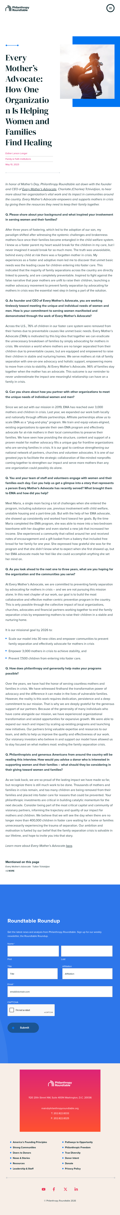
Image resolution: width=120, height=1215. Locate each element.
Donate (69, 1163)
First (10, 959)
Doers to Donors (22, 1153)
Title (10, 966)
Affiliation (67, 966)
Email (11, 984)
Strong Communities (24, 1147)
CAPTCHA (13, 1002)
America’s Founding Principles (30, 1142)
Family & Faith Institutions (18, 159)
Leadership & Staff (23, 1168)
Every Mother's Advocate (18, 866)
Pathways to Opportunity (79, 1142)
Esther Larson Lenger (16, 153)
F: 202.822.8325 (60, 1118)
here (69, 845)
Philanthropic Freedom (78, 1147)
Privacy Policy (73, 1168)
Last (63, 959)
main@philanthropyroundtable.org (60, 1108)
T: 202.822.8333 (60, 1113)
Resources (19, 1163)
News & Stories (21, 1158)
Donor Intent (72, 1158)
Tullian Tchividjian (41, 866)
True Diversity (72, 1153)
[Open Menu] (110, 8)
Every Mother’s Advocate (39, 189)
